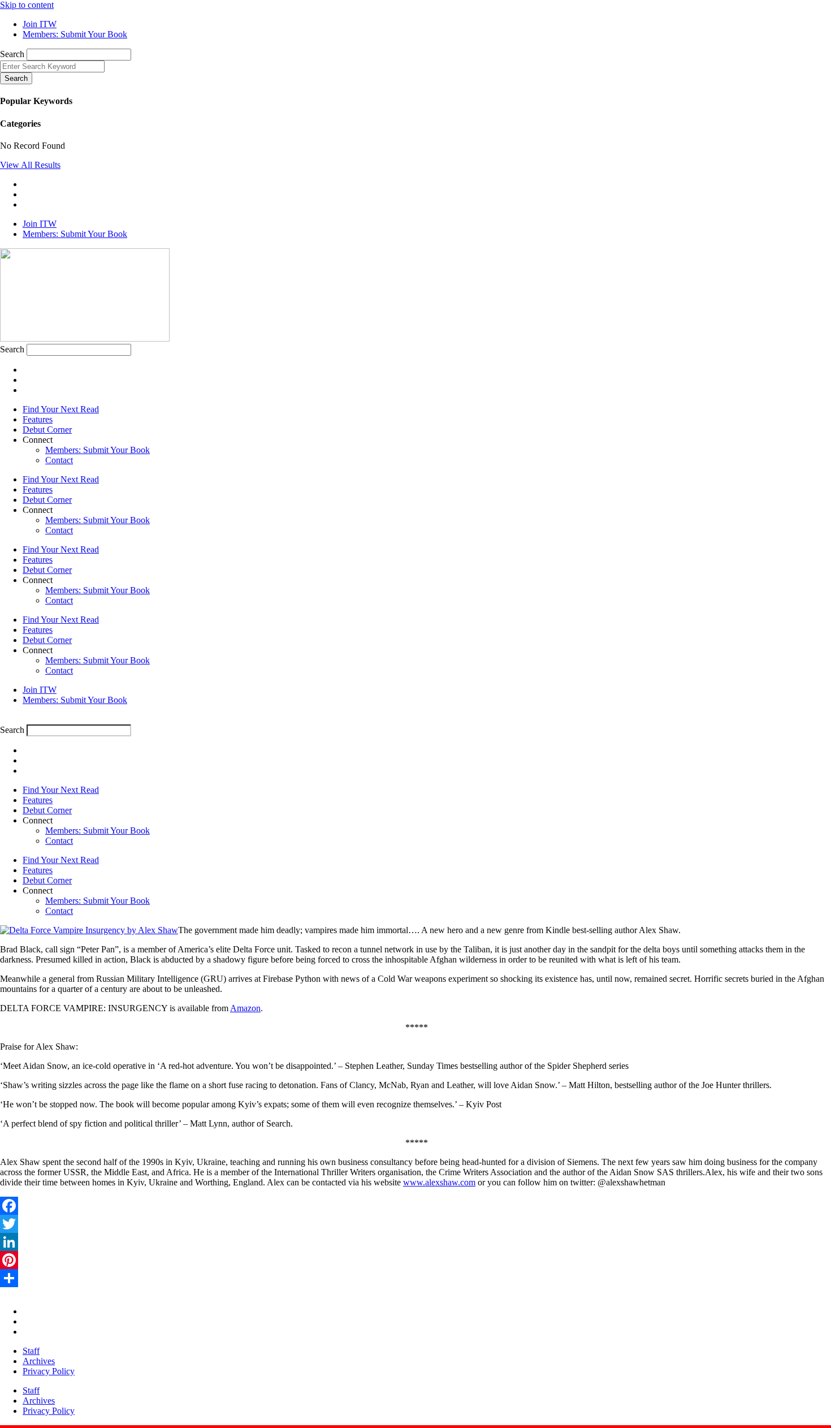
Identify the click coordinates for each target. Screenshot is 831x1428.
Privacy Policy (49, 1371)
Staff (31, 1351)
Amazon (245, 1008)
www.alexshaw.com (439, 1182)
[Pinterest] (415, 1260)
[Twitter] (415, 1224)
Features (38, 419)
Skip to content (27, 5)
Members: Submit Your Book (97, 450)
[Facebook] (415, 1206)
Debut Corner (47, 429)
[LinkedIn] (415, 1242)
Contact (59, 460)
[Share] (415, 1278)
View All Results (30, 165)
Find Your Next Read (61, 409)
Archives (39, 1361)
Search (12, 54)
